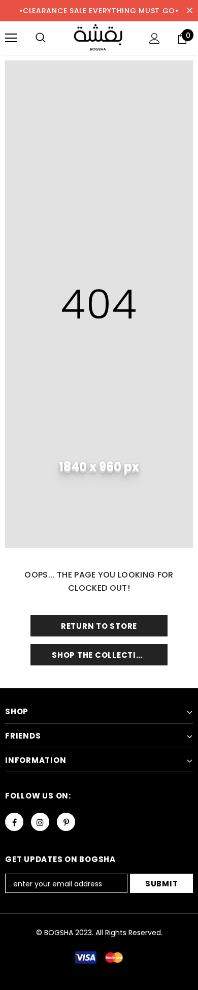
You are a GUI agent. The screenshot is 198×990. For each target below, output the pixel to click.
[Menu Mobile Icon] (11, 38)
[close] (189, 11)
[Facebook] (14, 822)
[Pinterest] (66, 822)
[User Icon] (154, 38)
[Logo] (99, 38)
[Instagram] (40, 822)
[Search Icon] (41, 38)
